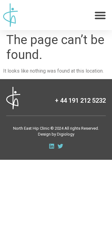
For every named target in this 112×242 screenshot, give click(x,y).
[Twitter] (60, 146)
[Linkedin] (51, 146)
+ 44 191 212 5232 (80, 100)
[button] (100, 15)
